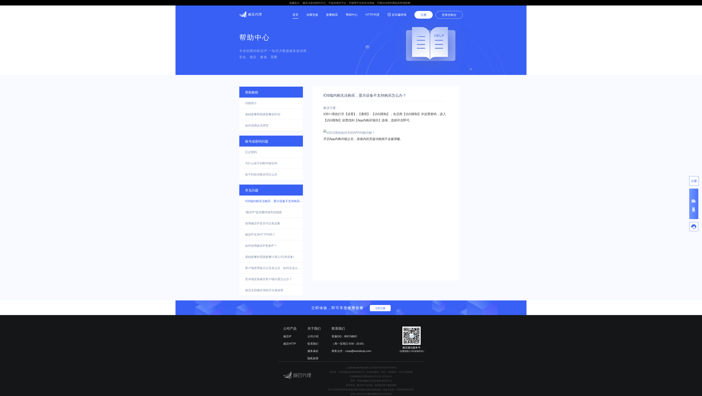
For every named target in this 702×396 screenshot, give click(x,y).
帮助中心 (352, 14)
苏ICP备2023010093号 (384, 367)
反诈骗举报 (399, 14)
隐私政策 (312, 358)
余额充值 (312, 14)
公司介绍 (312, 336)
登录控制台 (449, 15)
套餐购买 (332, 14)
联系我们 (312, 343)
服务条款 (312, 351)
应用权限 (408, 371)
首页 (295, 14)
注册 (424, 15)
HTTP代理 (372, 14)
